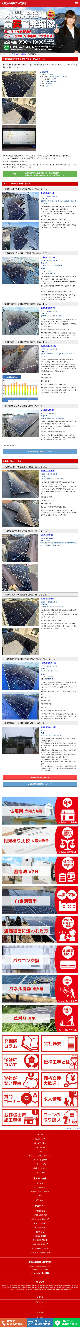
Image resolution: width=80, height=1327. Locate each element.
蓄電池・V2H (39, 1223)
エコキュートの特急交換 (39, 1253)
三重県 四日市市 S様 (48, 257)
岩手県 (9, 1285)
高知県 (34, 1289)
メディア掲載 (40, 1172)
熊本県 (53, 1289)
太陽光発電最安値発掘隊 (14, 3)
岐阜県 (18, 1287)
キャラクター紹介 (40, 1164)
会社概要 (40, 1297)
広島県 (11, 1289)
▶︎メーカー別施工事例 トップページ (40, 451)
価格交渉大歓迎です (40, 1168)
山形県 (23, 1285)
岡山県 (76, 1287)
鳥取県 (66, 1287)
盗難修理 (39, 1232)
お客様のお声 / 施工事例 (18, 54)
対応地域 (40, 1282)
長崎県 (48, 1289)
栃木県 (37, 1285)
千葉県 (51, 1285)
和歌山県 (61, 1287)
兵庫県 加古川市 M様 (48, 663)
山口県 (16, 1289)
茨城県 (32, 1285)
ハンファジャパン (40, 1187)
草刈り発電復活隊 (39, 1244)
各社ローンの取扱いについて (40, 1156)
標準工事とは (40, 1147)
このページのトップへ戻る (71, 1128)
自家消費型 (39, 1227)
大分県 (58, 1289)
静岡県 (23, 1287)
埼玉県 (46, 1285)
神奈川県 (61, 1285)
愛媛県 (30, 1289)
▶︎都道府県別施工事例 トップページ (40, 784)
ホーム (40, 1134)
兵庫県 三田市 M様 (47, 471)
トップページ (4, 54)
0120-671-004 (40, 1273)
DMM (40, 1196)
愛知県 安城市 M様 (47, 193)
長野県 (13, 1287)
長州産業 (40, 1183)
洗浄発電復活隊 (39, 1240)
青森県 (4, 1285)
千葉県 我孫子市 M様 (48, 346)
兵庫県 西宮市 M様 (48, 727)
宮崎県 (63, 1289)
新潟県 (66, 1285)
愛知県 (27, 1287)
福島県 (27, 1285)
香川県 (25, 1289)
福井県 (4, 1287)
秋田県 (18, 1285)
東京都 (56, 1285)
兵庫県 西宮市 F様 (47, 599)
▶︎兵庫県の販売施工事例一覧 (40, 777)
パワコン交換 (39, 1236)
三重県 (32, 1287)
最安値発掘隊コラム (39, 1248)
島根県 (71, 1287)
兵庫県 (51, 1287)
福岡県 (39, 1289)
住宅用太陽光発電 (40, 1215)
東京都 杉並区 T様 (47, 410)
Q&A (40, 1151)
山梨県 (9, 1287)
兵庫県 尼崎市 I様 (46, 535)
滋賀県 (37, 1287)
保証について (40, 1139)
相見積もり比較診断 (39, 1219)
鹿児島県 (68, 1289)
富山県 (71, 1285)
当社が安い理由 (40, 1143)
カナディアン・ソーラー (40, 1192)
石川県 (76, 1285)
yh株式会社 (39, 1211)
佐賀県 (44, 1289)
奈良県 (56, 1287)
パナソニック (40, 1200)
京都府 (41, 1287)
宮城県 (13, 1285)
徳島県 (20, 1289)
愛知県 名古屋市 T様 (48, 308)
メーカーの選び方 (40, 1160)
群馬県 (41, 1285)
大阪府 (46, 1287)
